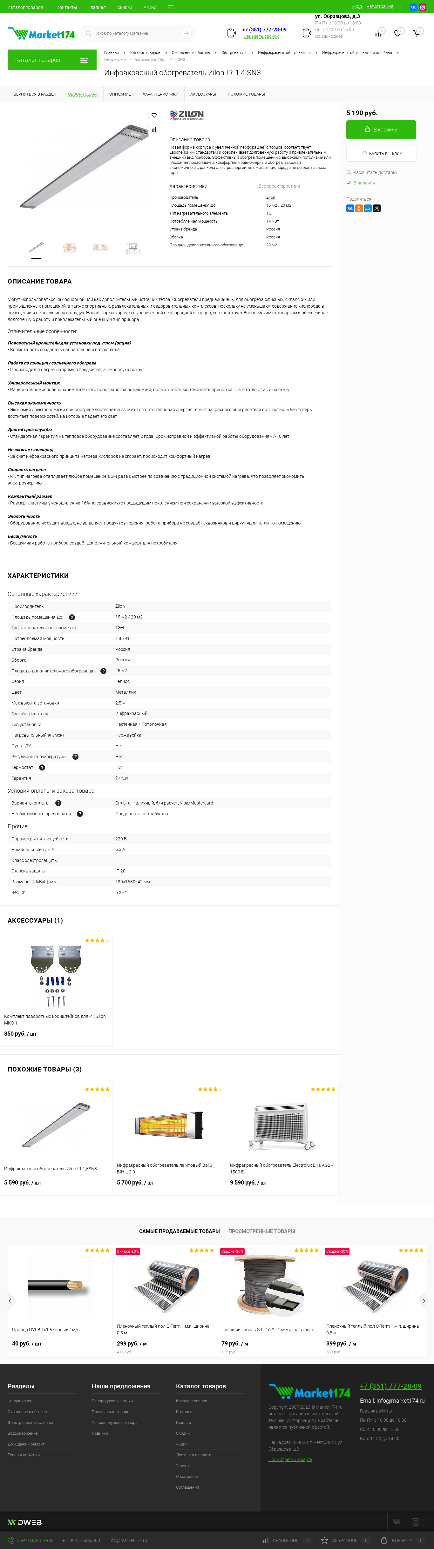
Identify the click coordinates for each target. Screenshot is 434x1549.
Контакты (67, 7)
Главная (97, 7)
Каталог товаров (25, 7)
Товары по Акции (24, 1454)
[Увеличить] (84, 167)
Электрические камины (30, 1422)
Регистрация (380, 6)
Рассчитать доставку (375, 172)
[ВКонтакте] (350, 208)
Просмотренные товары (261, 1231)
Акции (150, 7)
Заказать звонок (261, 36)
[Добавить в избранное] (154, 115)
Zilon (270, 197)
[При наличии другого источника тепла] (103, 671)
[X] (377, 208)
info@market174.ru (400, 1400)
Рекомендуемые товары (115, 1422)
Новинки (100, 1433)
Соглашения (187, 1487)
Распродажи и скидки (112, 1401)
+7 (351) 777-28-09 (264, 30)
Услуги (182, 1465)
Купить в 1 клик (385, 153)
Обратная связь (35, 1540)
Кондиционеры (22, 1401)
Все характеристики (279, 186)
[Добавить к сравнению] (154, 129)
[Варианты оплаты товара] (58, 803)
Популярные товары (111, 1411)
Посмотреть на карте (290, 1459)
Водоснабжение (23, 1433)
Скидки (124, 7)
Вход (357, 6)
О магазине (187, 1476)
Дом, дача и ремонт (26, 1444)
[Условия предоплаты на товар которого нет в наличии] (80, 814)
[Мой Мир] (368, 208)
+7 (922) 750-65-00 (81, 1540)
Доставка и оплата (193, 1454)
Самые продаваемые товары (179, 1231)
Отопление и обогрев (27, 1411)
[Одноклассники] (359, 208)
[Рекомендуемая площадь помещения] (72, 617)
